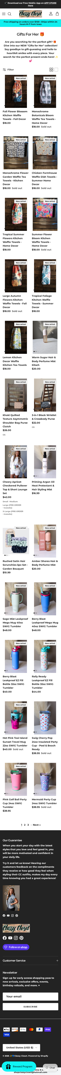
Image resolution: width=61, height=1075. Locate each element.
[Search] (11, 14)
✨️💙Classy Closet (18, 1056)
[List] (56, 70)
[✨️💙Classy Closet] (30, 13)
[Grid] (51, 70)
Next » (37, 824)
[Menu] (3, 14)
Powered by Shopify (38, 1056)
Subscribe (30, 1006)
